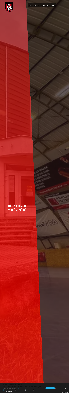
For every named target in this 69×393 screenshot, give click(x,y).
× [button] (67, 384)
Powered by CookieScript (64, 392)
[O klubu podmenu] (49, 5)
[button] (23, 391)
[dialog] (34, 388)
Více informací (18, 388)
